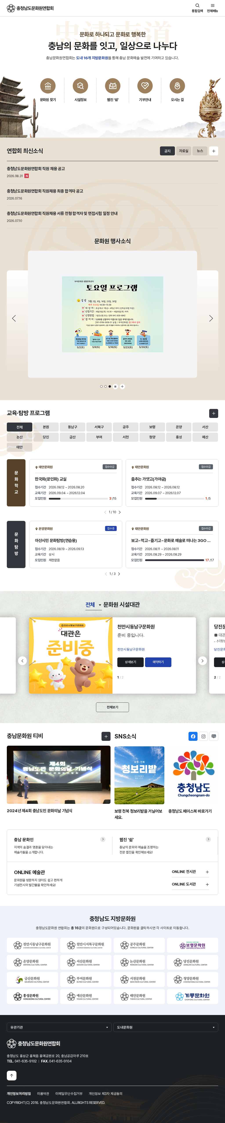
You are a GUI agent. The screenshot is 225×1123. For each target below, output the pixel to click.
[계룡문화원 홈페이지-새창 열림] (192, 996)
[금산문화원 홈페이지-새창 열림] (32, 979)
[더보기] (213, 413)
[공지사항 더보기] (213, 150)
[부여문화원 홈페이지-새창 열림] (85, 979)
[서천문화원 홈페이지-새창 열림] (139, 979)
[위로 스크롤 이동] (11, 1075)
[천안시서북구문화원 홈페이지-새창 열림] (85, 945)
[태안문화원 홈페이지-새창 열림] (139, 996)
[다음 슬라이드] (211, 318)
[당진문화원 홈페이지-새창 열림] (192, 962)
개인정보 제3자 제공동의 (106, 1094)
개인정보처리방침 (19, 1094)
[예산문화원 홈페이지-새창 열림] (85, 996)
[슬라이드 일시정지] (115, 386)
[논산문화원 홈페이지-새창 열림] (139, 962)
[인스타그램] (203, 736)
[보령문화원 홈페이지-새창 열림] (192, 945)
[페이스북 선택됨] (193, 736)
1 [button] (101, 386)
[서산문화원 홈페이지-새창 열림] (85, 962)
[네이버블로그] (213, 736)
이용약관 (43, 1094)
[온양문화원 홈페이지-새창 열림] (32, 962)
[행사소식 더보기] (122, 386)
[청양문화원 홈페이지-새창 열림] (192, 979)
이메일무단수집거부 (69, 1094)
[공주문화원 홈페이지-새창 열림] (139, 945)
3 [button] (110, 386)
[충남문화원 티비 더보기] (106, 736)
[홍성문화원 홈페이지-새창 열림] (32, 996)
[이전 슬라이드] (13, 318)
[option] (112, 314)
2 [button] (105, 386)
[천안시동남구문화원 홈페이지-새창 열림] (32, 945)
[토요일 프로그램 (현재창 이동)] (112, 314)
